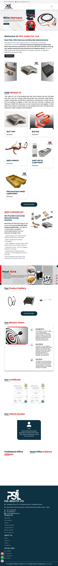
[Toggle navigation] (52, 6)
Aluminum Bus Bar (9, 504)
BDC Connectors (9, 511)
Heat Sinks (7, 497)
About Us (6, 519)
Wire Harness (8, 499)
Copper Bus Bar (8, 506)
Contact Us (7, 524)
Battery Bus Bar (8, 509)
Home (6, 517)
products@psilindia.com (23, 1)
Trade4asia (48, 543)
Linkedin (8, 530)
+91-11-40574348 (11, 489)
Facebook (9, 532)
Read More (9, 35)
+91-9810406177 (9, 1)
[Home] (8, 6)
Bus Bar (6, 501)
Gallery (6, 522)
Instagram (9, 534)
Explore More (29, 183)
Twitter (8, 537)
